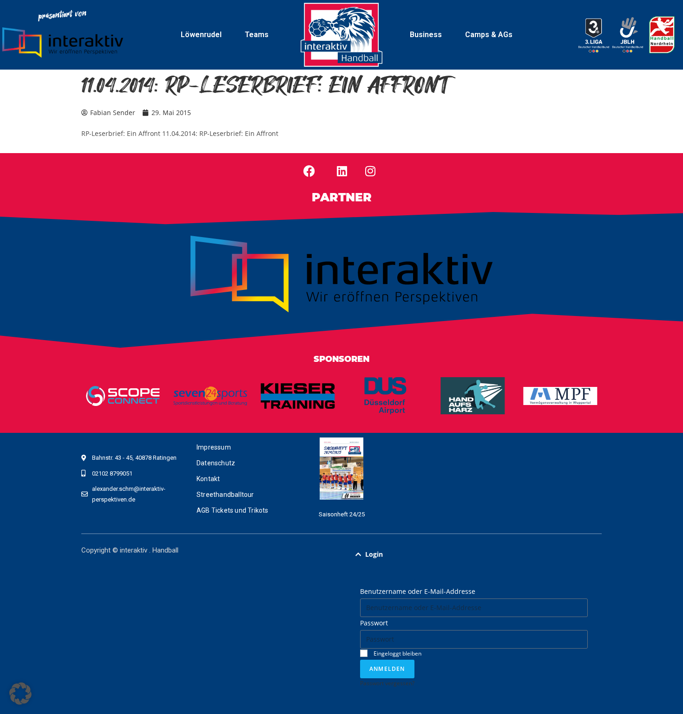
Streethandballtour (225, 494)
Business (426, 34)
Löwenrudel (201, 34)
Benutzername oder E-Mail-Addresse (417, 591)
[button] (474, 554)
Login (374, 554)
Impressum (214, 447)
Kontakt (208, 478)
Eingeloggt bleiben (396, 653)
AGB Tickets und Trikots (233, 510)
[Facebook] (309, 170)
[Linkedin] (342, 170)
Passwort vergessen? (387, 683)
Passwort (374, 622)
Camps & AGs (488, 34)
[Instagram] (370, 170)
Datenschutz (216, 463)
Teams (257, 34)
